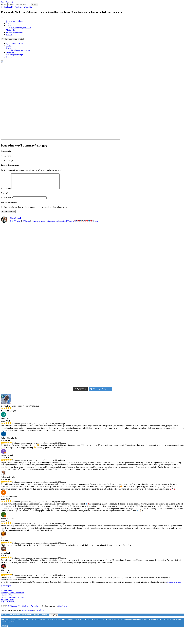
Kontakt (9, 34)
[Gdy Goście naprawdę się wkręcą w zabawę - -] (69, 229)
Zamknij (4, 626)
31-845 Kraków (7, 599)
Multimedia (10, 30)
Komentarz (6, 188)
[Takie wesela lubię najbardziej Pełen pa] (23, 283)
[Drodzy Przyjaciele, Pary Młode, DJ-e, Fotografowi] (115, 302)
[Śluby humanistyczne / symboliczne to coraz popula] (161, 348)
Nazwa (4, 193)
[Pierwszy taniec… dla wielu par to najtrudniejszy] (161, 295)
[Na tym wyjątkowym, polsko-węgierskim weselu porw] (69, 340)
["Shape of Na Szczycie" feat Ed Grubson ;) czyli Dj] (115, 373)
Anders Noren (27, 610)
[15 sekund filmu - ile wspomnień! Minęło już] (23, 334)
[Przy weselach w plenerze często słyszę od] (115, 261)
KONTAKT (6, 586)
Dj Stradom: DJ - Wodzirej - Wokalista (16, 7)
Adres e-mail (7, 198)
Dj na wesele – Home (14, 21)
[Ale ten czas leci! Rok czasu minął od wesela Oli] (69, 374)
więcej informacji (41, 615)
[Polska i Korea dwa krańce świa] (115, 233)
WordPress (62, 606)
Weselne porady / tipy (14, 32)
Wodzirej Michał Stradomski (12, 593)
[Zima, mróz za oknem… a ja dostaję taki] (161, 235)
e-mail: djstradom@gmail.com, (13, 597)
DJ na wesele (6, 590)
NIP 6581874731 (8, 602)
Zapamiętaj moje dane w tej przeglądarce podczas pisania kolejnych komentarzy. (36, 207)
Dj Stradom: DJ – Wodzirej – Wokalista (23, 606)
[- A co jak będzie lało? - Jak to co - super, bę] (161, 251)
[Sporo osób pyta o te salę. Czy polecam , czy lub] (161, 377)
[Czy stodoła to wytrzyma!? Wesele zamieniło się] (23, 230)
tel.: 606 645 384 (7, 595)
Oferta (8, 25)
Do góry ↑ (40, 610)
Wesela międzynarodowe (21, 28)
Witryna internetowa (9, 202)
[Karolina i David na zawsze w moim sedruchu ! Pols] (69, 251)
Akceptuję (53, 615)
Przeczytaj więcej (174, 582)
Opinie (8, 23)
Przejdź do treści (7, 2)
